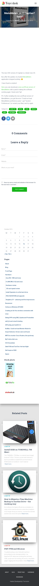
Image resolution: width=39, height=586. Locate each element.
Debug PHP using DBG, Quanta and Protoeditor (19, 317)
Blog (6, 267)
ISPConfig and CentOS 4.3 (13, 325)
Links (4, 112)
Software (12, 112)
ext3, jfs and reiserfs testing (13, 321)
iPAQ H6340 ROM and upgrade (15, 296)
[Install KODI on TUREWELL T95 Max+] (19, 432)
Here (3, 87)
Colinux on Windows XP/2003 (14, 307)
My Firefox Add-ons (11, 339)
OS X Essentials (10, 343)
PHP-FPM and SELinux (14, 549)
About (7, 263)
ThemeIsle (26, 581)
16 (24, 244)
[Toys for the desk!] (10, 3)
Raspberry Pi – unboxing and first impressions (20, 299)
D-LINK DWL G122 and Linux (14, 281)
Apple (20, 109)
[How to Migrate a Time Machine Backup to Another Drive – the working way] (19, 481)
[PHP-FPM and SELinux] (19, 531)
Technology (21, 112)
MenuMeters (27, 77)
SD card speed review (13, 288)
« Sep (6, 254)
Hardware (8, 274)
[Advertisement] (19, 51)
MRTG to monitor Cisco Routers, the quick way (19, 335)
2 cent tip (12, 109)
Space (7, 354)
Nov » (10, 254)
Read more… (8, 464)
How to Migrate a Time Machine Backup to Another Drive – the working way (18, 501)
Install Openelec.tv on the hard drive (17, 292)
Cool (27, 109)
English (34, 109)
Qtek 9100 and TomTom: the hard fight (16, 346)
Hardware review (11, 285)
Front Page (8, 271)
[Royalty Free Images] (10, 370)
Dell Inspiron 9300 (10, 350)
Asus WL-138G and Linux (13, 278)
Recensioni (8, 303)
